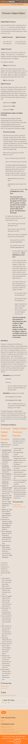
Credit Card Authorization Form (10, 732)
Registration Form (6, 727)
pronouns (5, 27)
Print (3, 712)
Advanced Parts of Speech (8, 695)
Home (2, 4)
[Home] (8, 2)
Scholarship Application (8, 730)
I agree (17, 741)
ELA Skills (8, 4)
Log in (2, 720)
